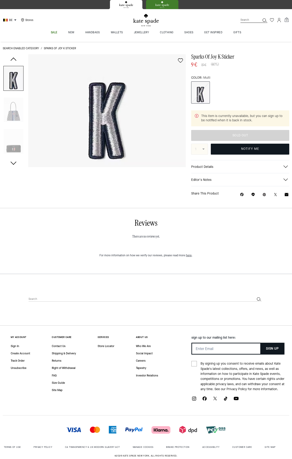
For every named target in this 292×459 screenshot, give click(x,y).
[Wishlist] (272, 20)
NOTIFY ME (250, 149)
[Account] (279, 20)
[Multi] (200, 92)
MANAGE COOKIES (143, 447)
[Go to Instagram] (194, 400)
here (189, 255)
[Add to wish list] (180, 60)
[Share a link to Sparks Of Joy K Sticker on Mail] (286, 194)
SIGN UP (272, 348)
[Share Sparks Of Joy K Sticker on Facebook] (242, 194)
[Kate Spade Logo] (146, 20)
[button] (13, 79)
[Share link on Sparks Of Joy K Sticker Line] (253, 194)
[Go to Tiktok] (225, 400)
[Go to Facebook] (204, 400)
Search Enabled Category (21, 48)
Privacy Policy (237, 389)
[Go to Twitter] (215, 400)
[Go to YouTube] (236, 400)
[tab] (126, 4)
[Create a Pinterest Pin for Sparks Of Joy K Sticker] (264, 194)
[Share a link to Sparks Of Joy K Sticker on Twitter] (275, 194)
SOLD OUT (240, 135)
